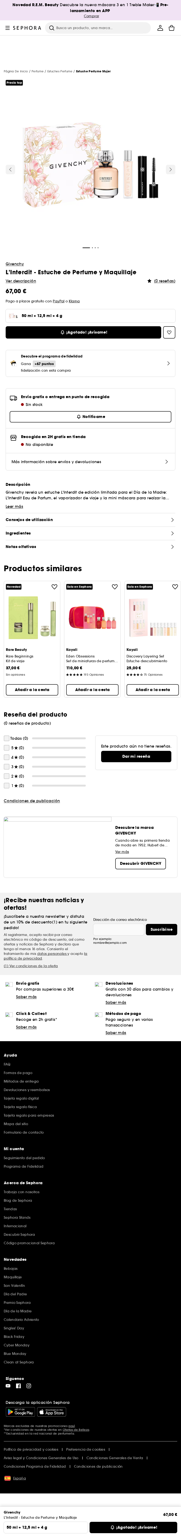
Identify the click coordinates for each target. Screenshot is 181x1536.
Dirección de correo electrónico (120, 920)
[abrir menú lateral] (7, 28)
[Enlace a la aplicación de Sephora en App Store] (51, 1412)
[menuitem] (160, 28)
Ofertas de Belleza (76, 1430)
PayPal (58, 301)
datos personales (52, 954)
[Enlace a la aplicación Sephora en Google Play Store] (20, 1412)
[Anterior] (10, 169)
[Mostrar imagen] (90, 165)
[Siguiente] (170, 169)
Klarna (74, 301)
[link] (136, 756)
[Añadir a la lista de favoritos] (54, 587)
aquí (71, 1426)
